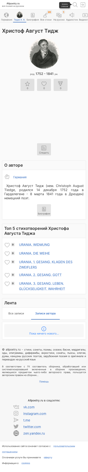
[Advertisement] (44, 114)
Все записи (16, 313)
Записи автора (45, 313)
